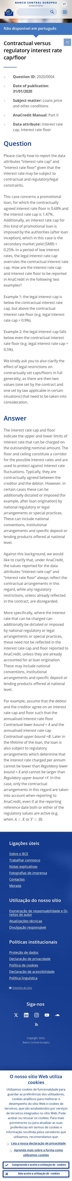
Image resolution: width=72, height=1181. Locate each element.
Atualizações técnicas (25, 921)
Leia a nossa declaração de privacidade (38, 1143)
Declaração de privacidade (29, 959)
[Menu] (64, 12)
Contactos (17, 879)
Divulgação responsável (27, 927)
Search (52, 12)
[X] (15, 1015)
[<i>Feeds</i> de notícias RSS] (36, 1024)
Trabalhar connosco (24, 860)
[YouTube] (46, 1015)
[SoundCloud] (57, 1015)
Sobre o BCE (18, 854)
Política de (23, 965)
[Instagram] (36, 1015)
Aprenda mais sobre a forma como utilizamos (38, 1153)
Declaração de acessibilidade (31, 972)
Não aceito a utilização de (39, 1174)
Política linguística (23, 978)
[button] (64, 4)
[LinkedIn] (26, 1015)
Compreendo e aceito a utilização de (39, 1165)
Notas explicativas (23, 866)
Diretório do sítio (22, 988)
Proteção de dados (23, 952)
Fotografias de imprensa (28, 873)
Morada (15, 886)
